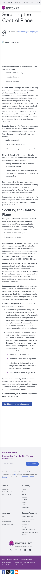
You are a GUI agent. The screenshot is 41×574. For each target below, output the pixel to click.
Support (24, 492)
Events (24, 502)
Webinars (25, 505)
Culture (24, 499)
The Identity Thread (7, 524)
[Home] (10, 7)
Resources (25, 524)
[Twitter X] (10, 550)
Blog (32, 2)
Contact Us (5, 489)
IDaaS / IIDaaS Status (28, 516)
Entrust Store (26, 521)
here (15, 474)
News (3, 519)
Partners (24, 494)
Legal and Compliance (28, 529)
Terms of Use (25, 476)
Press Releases (6, 521)
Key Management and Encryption (17, 404)
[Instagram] (20, 550)
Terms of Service (6, 562)
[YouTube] (30, 550)
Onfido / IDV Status (28, 519)
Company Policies (29, 562)
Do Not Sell (19, 565)
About (24, 489)
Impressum (25, 507)
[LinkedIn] (25, 550)
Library (24, 527)
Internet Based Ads (26, 559)
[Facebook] (15, 550)
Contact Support (7, 492)
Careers (24, 497)
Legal (3, 559)
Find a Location (6, 494)
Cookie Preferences (7, 565)
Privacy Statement (12, 559)
